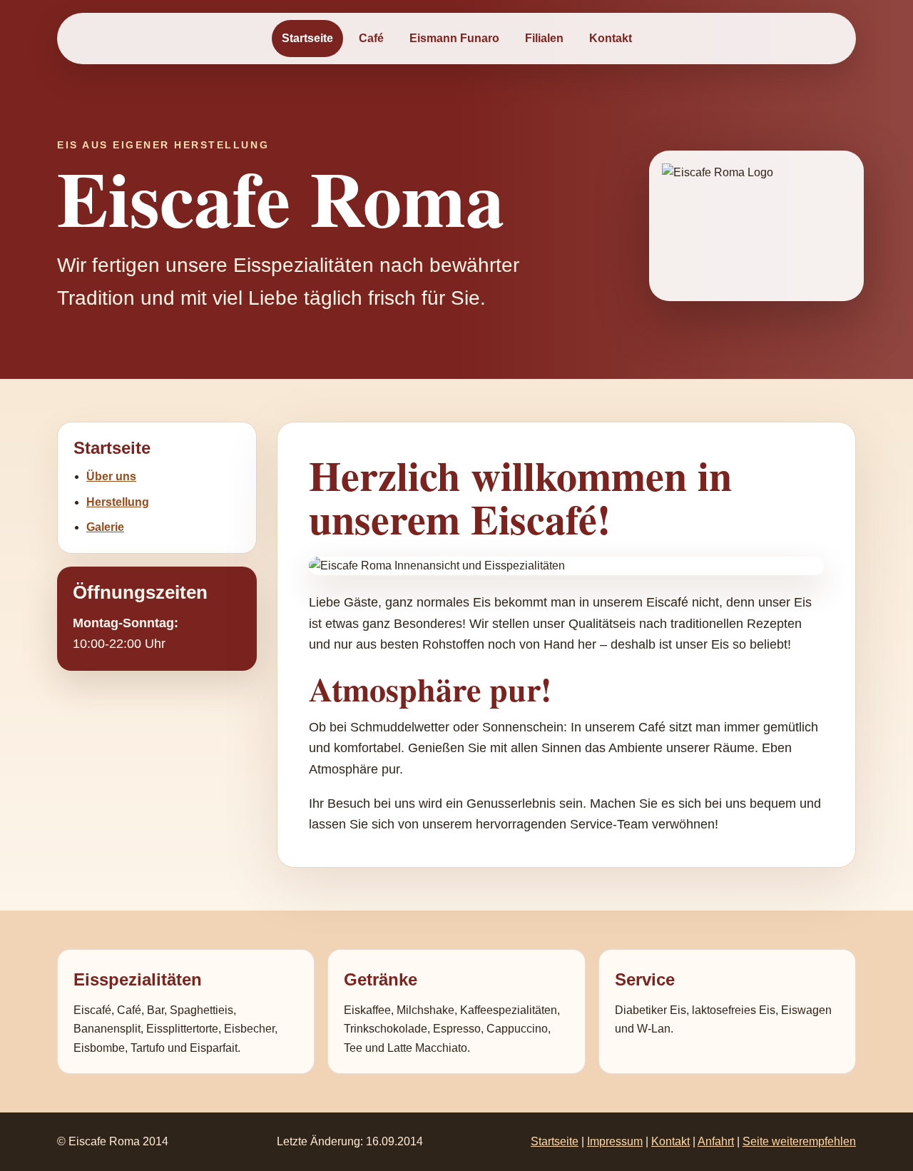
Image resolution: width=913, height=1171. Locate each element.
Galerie (105, 527)
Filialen (544, 38)
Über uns (111, 476)
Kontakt (610, 38)
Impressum (615, 1141)
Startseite (307, 38)
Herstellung (117, 502)
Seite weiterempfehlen (799, 1141)
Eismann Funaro (454, 38)
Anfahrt (716, 1141)
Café (371, 38)
